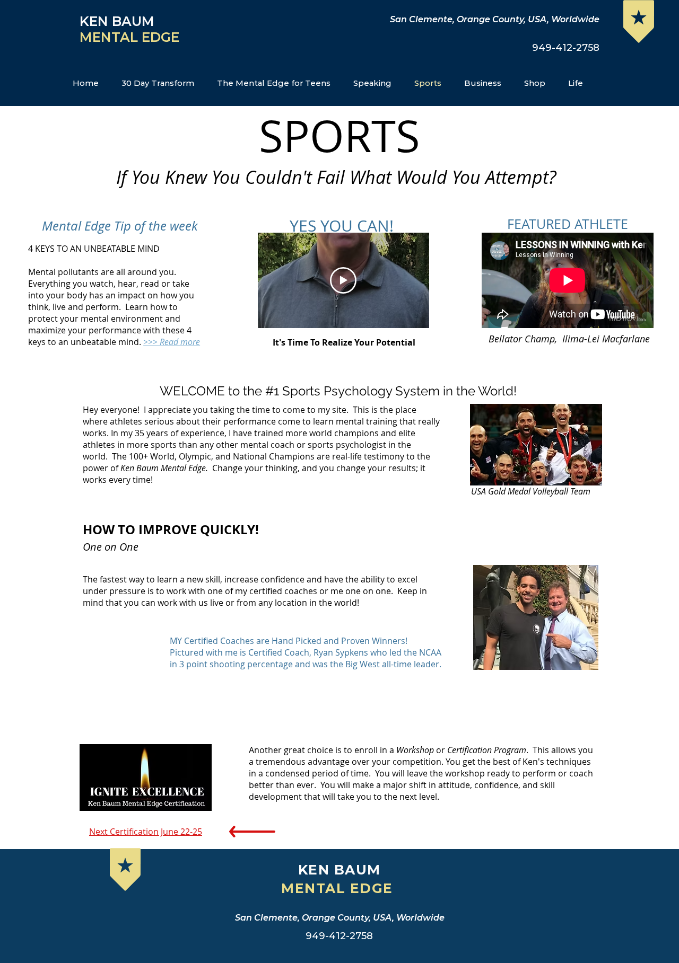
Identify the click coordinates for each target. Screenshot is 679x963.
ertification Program (489, 750)
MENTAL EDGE (131, 37)
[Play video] (343, 280)
